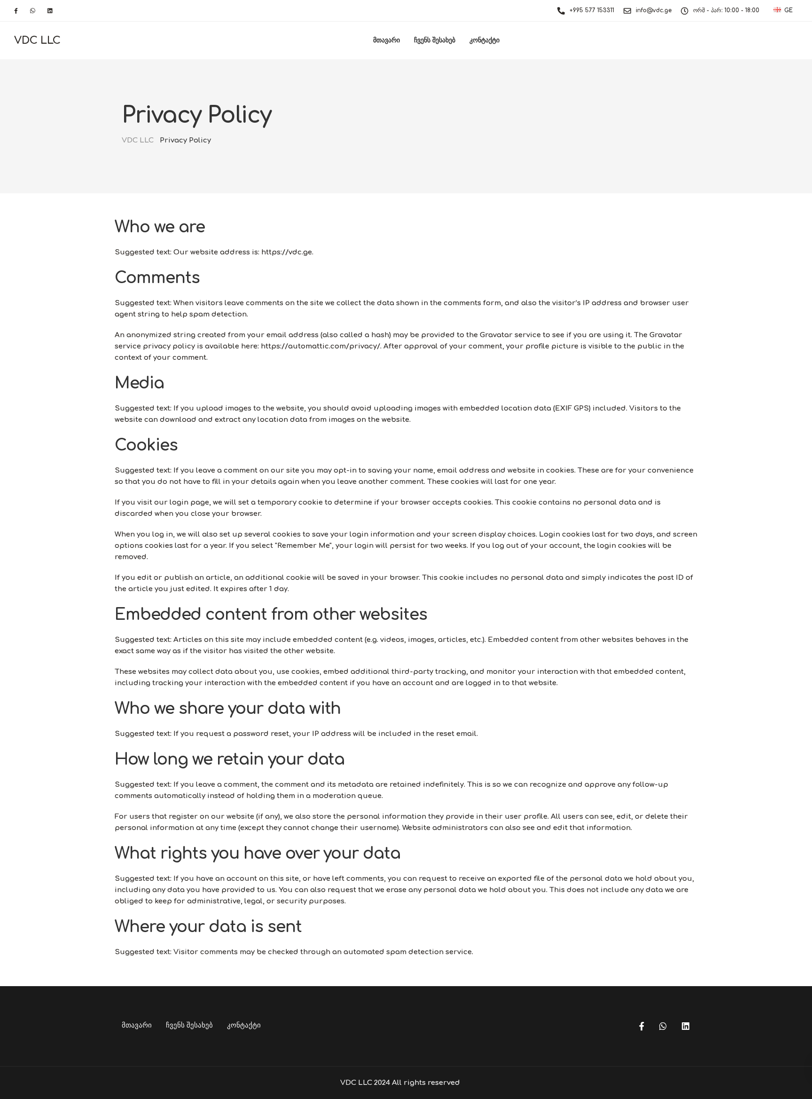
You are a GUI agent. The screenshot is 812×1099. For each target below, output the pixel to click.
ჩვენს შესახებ (434, 40)
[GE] (777, 10)
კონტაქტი (484, 40)
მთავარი (386, 40)
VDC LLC (37, 40)
